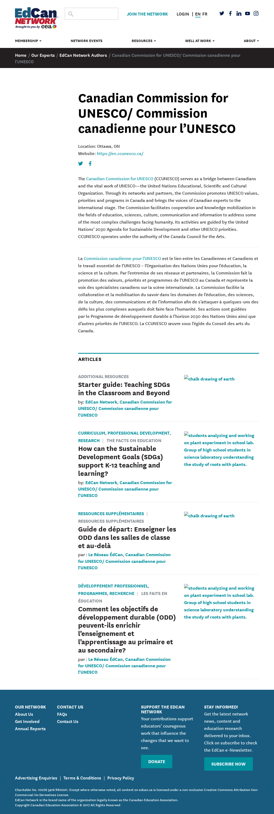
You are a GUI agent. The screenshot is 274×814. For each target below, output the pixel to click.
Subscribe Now (228, 763)
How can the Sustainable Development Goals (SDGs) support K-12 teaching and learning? (120, 460)
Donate (156, 761)
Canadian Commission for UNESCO (119, 178)
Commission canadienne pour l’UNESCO (122, 258)
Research (89, 440)
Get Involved (27, 720)
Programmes (92, 593)
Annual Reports (30, 728)
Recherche (121, 593)
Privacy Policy (120, 777)
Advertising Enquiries (36, 777)
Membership (27, 40)
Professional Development (139, 432)
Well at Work (198, 40)
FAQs (62, 713)
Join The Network (147, 13)
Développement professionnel (113, 585)
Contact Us (67, 720)
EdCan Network (101, 401)
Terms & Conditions (82, 777)
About (250, 40)
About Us (24, 713)
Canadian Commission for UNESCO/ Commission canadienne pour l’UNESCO (125, 408)
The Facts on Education (134, 440)
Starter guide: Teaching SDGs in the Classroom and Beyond (124, 388)
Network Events (86, 40)
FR (204, 13)
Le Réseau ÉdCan (105, 554)
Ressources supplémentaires (111, 513)
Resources (142, 40)
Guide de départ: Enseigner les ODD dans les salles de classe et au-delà (127, 537)
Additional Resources (103, 376)
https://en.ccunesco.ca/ (120, 153)
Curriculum (91, 432)
